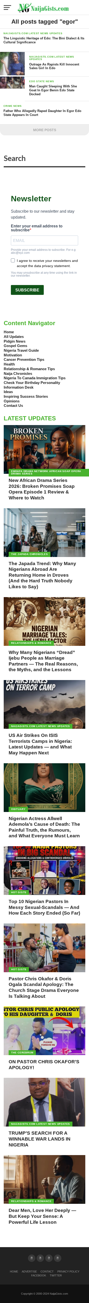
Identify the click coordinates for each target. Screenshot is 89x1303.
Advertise (29, 1271)
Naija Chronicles (18, 373)
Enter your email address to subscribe (37, 228)
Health (9, 364)
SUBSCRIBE (27, 290)
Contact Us (13, 405)
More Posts (44, 130)
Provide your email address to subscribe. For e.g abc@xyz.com (43, 251)
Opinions (12, 401)
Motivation (13, 355)
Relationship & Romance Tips (29, 369)
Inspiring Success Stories (26, 396)
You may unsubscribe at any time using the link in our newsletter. (44, 274)
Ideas (8, 392)
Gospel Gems (15, 346)
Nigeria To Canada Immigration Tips (35, 378)
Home (9, 332)
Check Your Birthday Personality (32, 383)
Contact (47, 1271)
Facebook (38, 1275)
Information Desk (18, 387)
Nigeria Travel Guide (21, 350)
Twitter (56, 1275)
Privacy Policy (68, 1271)
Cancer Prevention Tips (24, 359)
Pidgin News (14, 341)
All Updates (14, 336)
